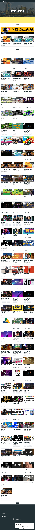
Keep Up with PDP (25, 514)
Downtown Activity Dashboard (17, 519)
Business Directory (15, 516)
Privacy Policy (24, 517)
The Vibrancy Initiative (16, 517)
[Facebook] (2, 516)
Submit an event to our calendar (21, 20)
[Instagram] (5, 516)
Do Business (14, 515)
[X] (4, 516)
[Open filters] (33, 56)
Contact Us (24, 515)
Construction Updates (16, 514)
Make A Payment (26, 516)
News (13, 520)
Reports (14, 518)
